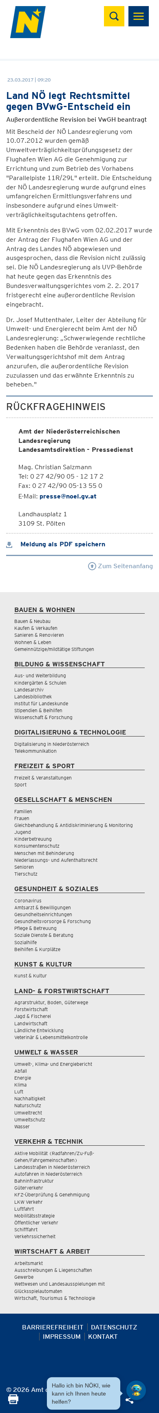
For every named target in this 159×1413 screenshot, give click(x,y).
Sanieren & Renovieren (39, 635)
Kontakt (103, 1336)
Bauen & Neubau (32, 621)
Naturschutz (27, 1105)
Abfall (20, 1071)
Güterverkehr (28, 1188)
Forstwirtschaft (31, 1009)
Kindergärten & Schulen (40, 683)
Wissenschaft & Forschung (43, 717)
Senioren (24, 867)
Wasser (22, 1126)
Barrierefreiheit (53, 1327)
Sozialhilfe (25, 942)
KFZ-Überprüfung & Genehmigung (52, 1195)
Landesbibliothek (33, 697)
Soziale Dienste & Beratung (43, 935)
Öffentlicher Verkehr (36, 1223)
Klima (20, 1085)
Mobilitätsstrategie (34, 1216)
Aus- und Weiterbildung (40, 675)
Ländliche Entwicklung (39, 1030)
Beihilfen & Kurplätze (37, 949)
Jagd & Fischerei (32, 1016)
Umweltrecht (28, 1113)
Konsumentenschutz (37, 846)
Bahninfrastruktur (34, 1181)
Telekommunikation (35, 751)
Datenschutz (114, 1327)
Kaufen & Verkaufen (35, 628)
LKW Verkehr (28, 1202)
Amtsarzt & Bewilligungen (42, 907)
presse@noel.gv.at (68, 496)
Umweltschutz (29, 1120)
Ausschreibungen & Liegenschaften (53, 1270)
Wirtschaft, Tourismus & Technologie (54, 1298)
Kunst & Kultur (30, 976)
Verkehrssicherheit (34, 1236)
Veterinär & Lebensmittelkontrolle (51, 1037)
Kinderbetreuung (33, 839)
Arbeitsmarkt (28, 1263)
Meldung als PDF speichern (61, 544)
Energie (22, 1078)
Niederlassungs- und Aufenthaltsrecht (55, 860)
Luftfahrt (24, 1209)
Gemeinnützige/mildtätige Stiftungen (54, 649)
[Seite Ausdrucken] (13, 1402)
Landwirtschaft (30, 1023)
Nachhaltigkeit (29, 1098)
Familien (23, 811)
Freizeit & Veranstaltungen (43, 778)
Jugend (22, 832)
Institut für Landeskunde (41, 703)
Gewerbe (23, 1277)
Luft (18, 1092)
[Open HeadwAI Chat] (136, 1390)
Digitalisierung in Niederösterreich (51, 744)
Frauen (21, 818)
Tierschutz (26, 874)
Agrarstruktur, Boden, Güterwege (51, 1002)
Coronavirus (28, 901)
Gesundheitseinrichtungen (43, 914)
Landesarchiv (29, 690)
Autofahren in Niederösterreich (48, 1174)
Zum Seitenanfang (124, 566)
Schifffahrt (26, 1229)
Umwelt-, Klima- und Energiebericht (53, 1064)
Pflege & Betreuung (35, 928)
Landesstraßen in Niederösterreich (52, 1167)
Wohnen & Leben (32, 642)
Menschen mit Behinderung (44, 853)
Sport (20, 785)
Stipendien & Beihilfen (38, 710)
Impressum (62, 1336)
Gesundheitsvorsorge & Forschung (52, 921)
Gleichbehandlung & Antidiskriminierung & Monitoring (73, 825)
